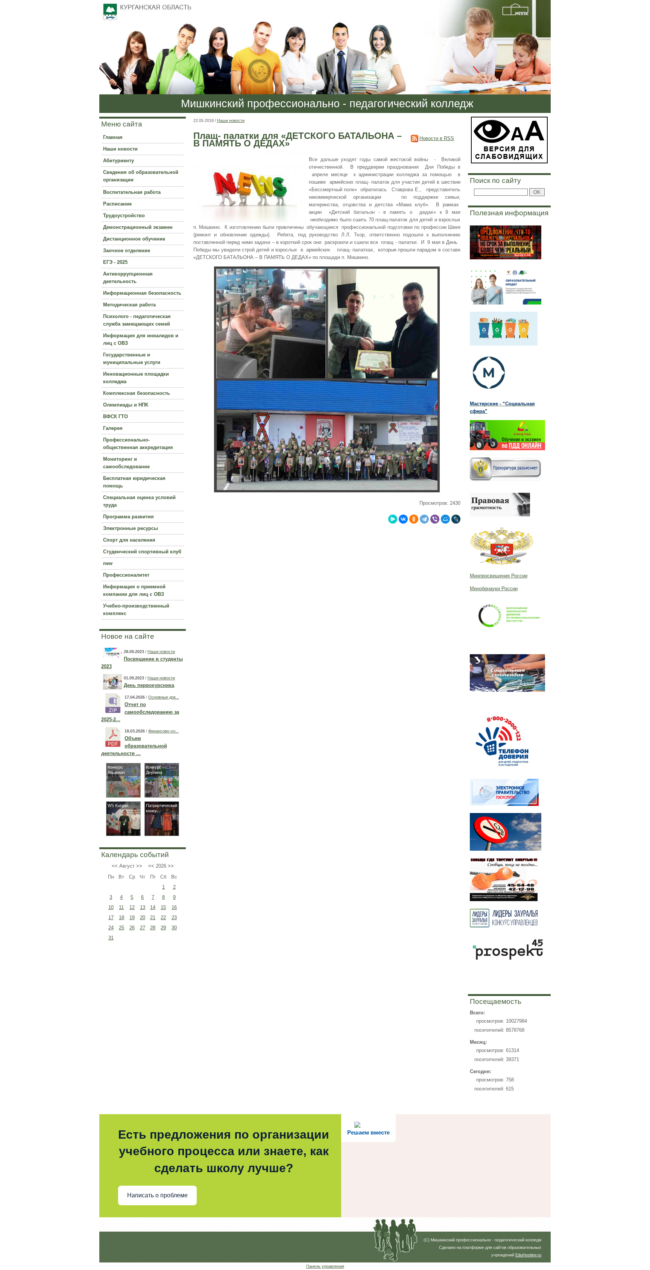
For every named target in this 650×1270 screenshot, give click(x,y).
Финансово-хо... (163, 731)
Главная (113, 137)
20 (142, 917)
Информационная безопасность (142, 293)
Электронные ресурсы (130, 528)
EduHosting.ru (528, 1255)
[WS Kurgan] (123, 834)
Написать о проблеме (157, 1195)
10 (111, 907)
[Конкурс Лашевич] (123, 795)
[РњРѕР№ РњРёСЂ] (445, 519)
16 (174, 907)
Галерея (113, 428)
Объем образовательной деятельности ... (134, 746)
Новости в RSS (436, 138)
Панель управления (325, 1266)
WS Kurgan (118, 805)
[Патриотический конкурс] (162, 834)
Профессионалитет (126, 575)
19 (132, 917)
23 (174, 917)
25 (121, 927)
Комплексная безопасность (136, 393)
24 (111, 927)
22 (163, 917)
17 (111, 917)
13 (142, 907)
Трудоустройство (124, 215)
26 (132, 927)
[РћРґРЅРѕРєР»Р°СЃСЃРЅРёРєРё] (413, 519)
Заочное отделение (126, 250)
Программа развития (128, 516)
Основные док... (163, 697)
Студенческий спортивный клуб (142, 551)
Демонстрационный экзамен (138, 227)
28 (152, 927)
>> (139, 866)
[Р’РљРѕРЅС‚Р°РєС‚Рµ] (403, 519)
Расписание (117, 204)
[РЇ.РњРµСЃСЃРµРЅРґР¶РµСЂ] (392, 519)
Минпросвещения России (498, 576)
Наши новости (120, 149)
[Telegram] (424, 519)
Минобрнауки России (494, 588)
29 (163, 927)
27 (142, 927)
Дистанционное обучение (134, 239)
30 (174, 927)
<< (115, 866)
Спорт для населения (129, 540)
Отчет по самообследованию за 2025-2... (140, 712)
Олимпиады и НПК (125, 405)
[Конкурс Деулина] (162, 795)
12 (132, 907)
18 (121, 917)
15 (163, 907)
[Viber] (434, 519)
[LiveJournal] (455, 519)
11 (121, 907)
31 (111, 938)
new (107, 563)
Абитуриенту (118, 160)
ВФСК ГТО (115, 416)
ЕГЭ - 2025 (115, 262)
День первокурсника (149, 685)
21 (152, 917)
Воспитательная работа (132, 192)
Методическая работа (129, 305)
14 (152, 907)
